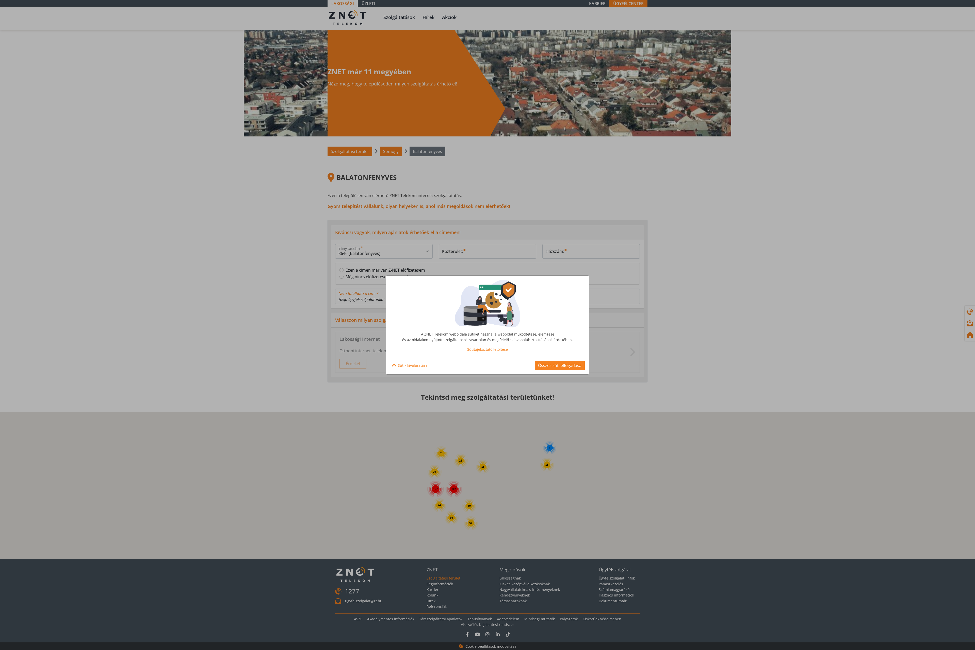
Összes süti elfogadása (559, 365)
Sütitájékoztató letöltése (487, 349)
